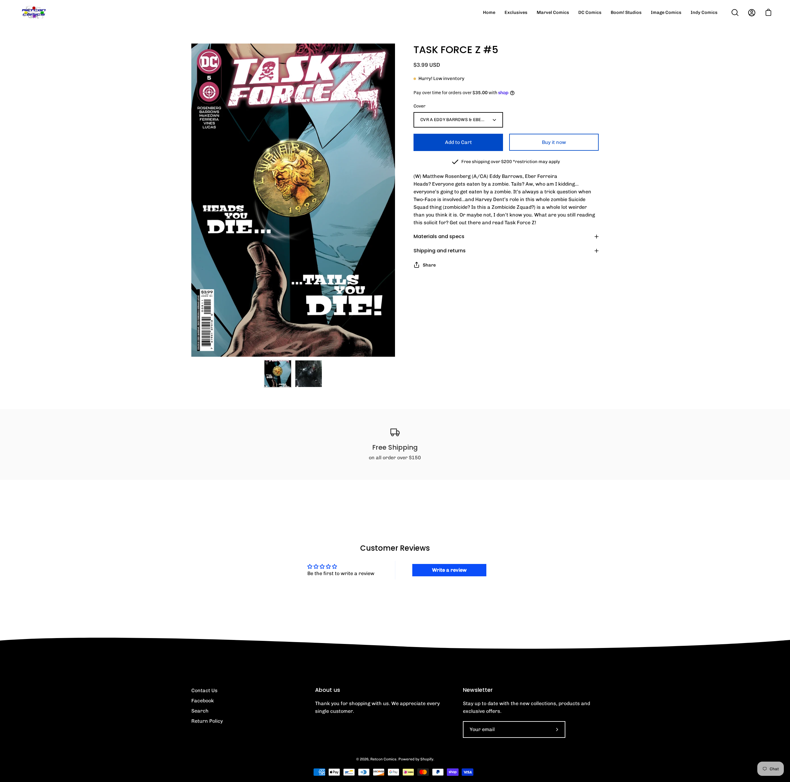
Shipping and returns (440, 250)
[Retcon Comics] (34, 12)
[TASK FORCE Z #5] (278, 374)
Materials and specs (439, 236)
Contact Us (204, 690)
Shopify (426, 759)
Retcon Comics (383, 759)
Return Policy (207, 721)
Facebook (202, 701)
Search (200, 711)
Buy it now (554, 142)
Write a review (449, 570)
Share (429, 265)
